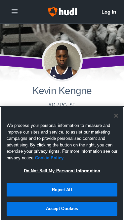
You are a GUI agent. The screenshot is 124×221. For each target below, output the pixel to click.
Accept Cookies (62, 208)
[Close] (116, 115)
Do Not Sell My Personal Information (62, 170)
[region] (62, 163)
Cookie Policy (49, 157)
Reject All (62, 189)
